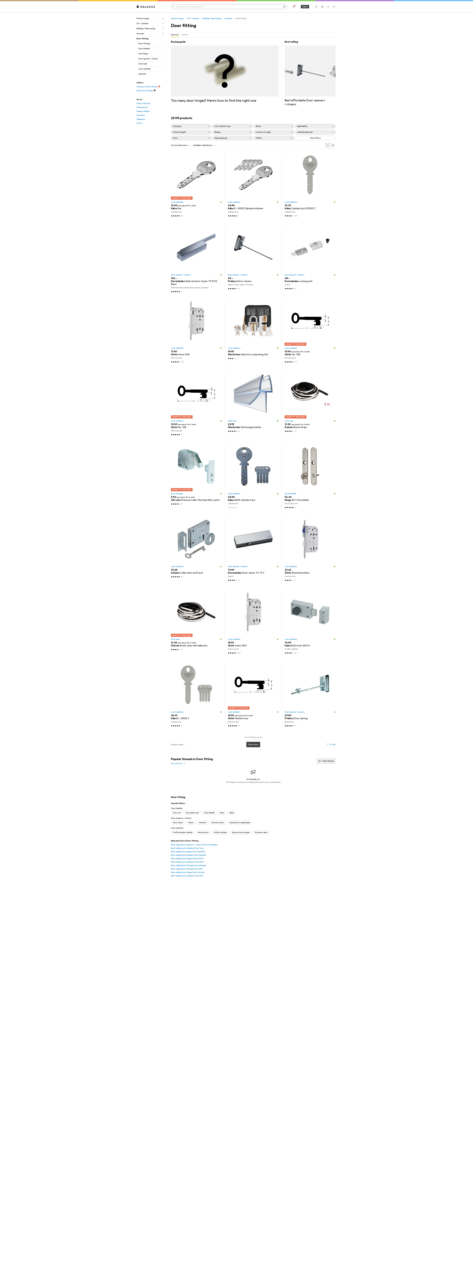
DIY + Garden (142, 23)
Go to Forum (176, 763)
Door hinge (143, 53)
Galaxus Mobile (143, 111)
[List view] (333, 145)
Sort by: (174, 145)
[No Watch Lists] (328, 7)
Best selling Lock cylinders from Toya (187, 848)
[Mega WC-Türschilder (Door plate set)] (310, 478)
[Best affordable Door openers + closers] (310, 73)
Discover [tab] (175, 34)
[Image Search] (284, 6)
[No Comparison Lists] (322, 7)
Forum (139, 123)
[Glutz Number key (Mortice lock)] (253, 696)
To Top (332, 744)
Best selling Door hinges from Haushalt (188, 851)
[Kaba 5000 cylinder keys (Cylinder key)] (253, 478)
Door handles (144, 48)
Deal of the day (143, 103)
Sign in (305, 6)
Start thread (328, 761)
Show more (253, 744)
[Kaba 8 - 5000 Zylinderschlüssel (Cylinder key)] (253, 186)
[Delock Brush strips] (310, 405)
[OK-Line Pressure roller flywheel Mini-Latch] (196, 478)
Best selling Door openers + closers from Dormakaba (194, 845)
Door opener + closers (148, 59)
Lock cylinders (144, 69)
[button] (221, 202)
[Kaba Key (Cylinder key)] (196, 186)
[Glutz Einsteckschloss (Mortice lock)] (310, 551)
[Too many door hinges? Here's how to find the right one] (225, 71)
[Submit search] (173, 6)
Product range (142, 18)
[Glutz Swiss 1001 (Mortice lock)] (196, 332)
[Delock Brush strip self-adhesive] (196, 623)
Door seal (142, 64)
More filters (315, 138)
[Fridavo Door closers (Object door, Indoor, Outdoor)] (253, 259)
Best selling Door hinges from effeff (187, 858)
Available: (197, 145)
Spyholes (142, 74)
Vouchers (140, 115)
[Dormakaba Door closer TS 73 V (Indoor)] (253, 551)
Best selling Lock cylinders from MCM (187, 862)
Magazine (140, 119)
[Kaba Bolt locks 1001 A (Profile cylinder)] (310, 623)
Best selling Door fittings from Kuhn (187, 869)
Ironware (140, 33)
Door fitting (142, 38)
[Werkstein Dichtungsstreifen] (253, 405)
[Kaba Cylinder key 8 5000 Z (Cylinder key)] (310, 186)
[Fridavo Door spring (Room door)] (310, 696)
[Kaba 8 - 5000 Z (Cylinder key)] (196, 696)
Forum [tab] (184, 34)
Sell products (142, 107)
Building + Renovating (145, 28)
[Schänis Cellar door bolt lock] (196, 551)
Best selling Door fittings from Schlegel (188, 865)
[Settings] (294, 7)
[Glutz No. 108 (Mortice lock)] (310, 332)
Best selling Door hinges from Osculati (188, 872)
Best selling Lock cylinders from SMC (187, 876)
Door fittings (144, 43)
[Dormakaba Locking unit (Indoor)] (310, 259)
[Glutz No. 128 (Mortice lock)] (196, 405)
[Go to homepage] (145, 6)
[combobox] (183, 145)
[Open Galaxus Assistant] (316, 7)
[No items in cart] (334, 7)
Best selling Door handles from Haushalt (188, 855)
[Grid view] (327, 145)
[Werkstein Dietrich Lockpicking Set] (253, 332)
